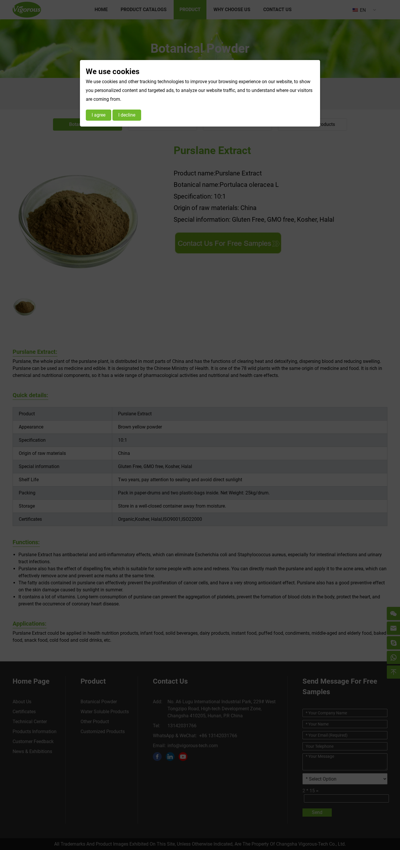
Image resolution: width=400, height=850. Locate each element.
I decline (126, 115)
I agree (98, 115)
